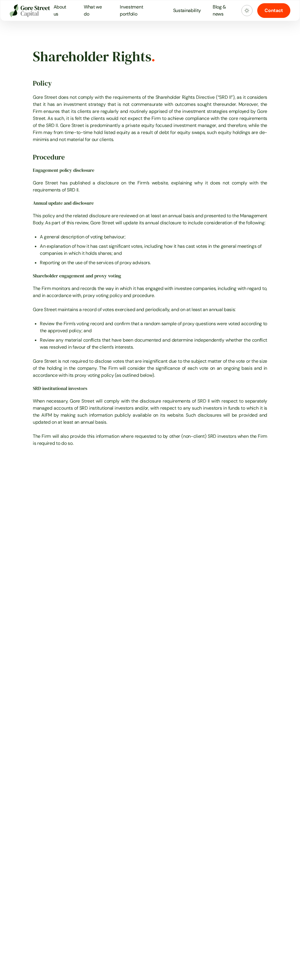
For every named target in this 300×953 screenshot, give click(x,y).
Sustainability (187, 10)
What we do (93, 10)
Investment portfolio (131, 10)
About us (60, 10)
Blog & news (219, 10)
